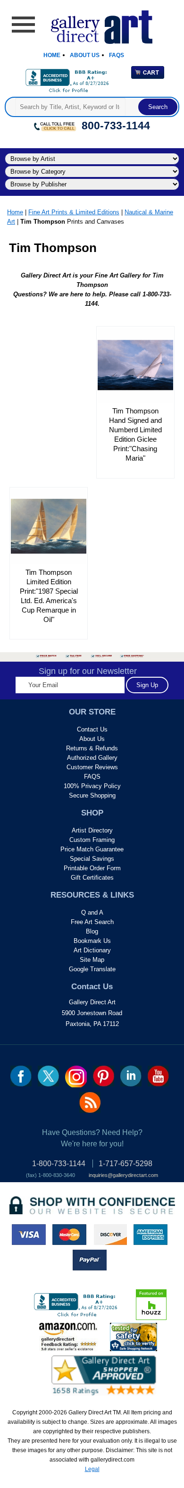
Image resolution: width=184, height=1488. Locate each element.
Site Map (92, 959)
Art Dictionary (92, 950)
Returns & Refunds (92, 748)
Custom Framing (92, 839)
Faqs (116, 55)
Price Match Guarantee (92, 849)
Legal (92, 1469)
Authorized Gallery (92, 757)
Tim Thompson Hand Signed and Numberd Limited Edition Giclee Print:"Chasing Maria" (135, 434)
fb (21, 1076)
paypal (90, 1260)
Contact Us (92, 729)
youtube (158, 1076)
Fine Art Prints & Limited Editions (73, 212)
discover (110, 1234)
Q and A (92, 912)
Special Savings (92, 858)
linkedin (131, 1076)
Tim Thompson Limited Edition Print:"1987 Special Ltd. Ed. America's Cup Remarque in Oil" (49, 595)
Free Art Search (92, 921)
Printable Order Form (92, 868)
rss (89, 1102)
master (69, 1234)
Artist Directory (92, 830)
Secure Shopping (92, 795)
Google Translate (92, 969)
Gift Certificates (92, 877)
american (150, 1234)
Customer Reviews (92, 767)
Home (51, 55)
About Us (85, 55)
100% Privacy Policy (92, 786)
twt (48, 1076)
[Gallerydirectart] (92, 23)
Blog (92, 931)
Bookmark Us (92, 940)
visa (29, 1234)
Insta (76, 1076)
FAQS (92, 776)
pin (103, 1076)
